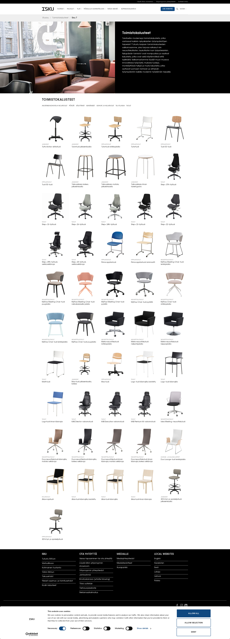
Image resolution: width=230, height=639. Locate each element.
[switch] (86, 628)
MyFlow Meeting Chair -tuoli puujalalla (53, 303)
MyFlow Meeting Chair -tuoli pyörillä (112, 303)
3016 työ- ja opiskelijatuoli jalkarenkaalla (171, 500)
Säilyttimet (80, 105)
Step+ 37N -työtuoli (168, 185)
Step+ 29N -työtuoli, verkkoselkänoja (50, 263)
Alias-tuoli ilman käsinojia (141, 499)
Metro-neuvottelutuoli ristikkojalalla (110, 343)
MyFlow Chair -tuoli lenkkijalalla (54, 342)
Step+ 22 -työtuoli (168, 224)
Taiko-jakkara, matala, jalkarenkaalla (110, 186)
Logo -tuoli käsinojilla (169, 382)
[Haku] (177, 9)
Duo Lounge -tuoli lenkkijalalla (173, 459)
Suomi (182, 9)
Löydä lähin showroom (145, 2)
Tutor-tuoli (135, 147)
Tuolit (128, 105)
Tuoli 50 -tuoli (47, 185)
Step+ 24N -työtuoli (109, 224)
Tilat (78, 9)
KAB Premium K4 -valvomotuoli (143, 422)
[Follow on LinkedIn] (185, 606)
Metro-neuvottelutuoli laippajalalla (169, 343)
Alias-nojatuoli (48, 499)
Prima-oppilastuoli (108, 262)
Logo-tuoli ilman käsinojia (52, 422)
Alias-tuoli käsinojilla (109, 499)
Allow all (193, 613)
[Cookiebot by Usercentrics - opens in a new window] (31, 634)
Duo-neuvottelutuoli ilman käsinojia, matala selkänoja (112, 461)
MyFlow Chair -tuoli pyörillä (142, 302)
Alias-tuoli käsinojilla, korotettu (84, 499)
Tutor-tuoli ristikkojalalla (110, 147)
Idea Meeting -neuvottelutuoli (173, 422)
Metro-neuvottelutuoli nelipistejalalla (140, 343)
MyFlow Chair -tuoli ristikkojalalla (168, 303)
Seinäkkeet (90, 105)
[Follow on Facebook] (177, 606)
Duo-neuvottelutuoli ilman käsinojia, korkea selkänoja (142, 461)
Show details (142, 628)
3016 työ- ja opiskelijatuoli (52, 539)
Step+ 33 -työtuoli (49, 224)
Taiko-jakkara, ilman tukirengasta (139, 186)
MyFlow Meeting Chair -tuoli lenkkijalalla (172, 263)
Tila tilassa (120, 105)
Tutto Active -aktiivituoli (51, 147)
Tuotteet (60, 9)
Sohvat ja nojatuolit (105, 105)
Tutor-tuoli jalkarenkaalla (81, 147)
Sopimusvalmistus (128, 9)
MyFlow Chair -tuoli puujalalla (84, 342)
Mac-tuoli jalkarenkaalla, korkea (82, 383)
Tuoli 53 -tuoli (166, 147)
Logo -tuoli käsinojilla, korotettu (143, 382)
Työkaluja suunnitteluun (94, 9)
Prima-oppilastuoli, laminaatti (143, 262)
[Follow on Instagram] (181, 606)
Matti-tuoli (46, 382)
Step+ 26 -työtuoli (79, 224)
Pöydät (72, 105)
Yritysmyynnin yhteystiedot (165, 2)
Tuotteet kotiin (183, 2)
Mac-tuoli (105, 382)
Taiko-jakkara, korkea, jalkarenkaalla (80, 186)
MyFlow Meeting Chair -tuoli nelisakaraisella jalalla (83, 303)
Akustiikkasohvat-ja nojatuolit (54, 105)
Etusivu (46, 18)
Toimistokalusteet (60, 18)
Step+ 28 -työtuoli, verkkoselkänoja (79, 263)
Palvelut (70, 9)
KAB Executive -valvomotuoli (112, 422)
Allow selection (194, 623)
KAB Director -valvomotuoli (82, 422)
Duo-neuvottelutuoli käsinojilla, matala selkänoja (54, 461)
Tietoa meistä (112, 9)
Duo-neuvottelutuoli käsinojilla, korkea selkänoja (84, 461)
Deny (193, 632)
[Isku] (48, 9)
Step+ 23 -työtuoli (138, 224)
